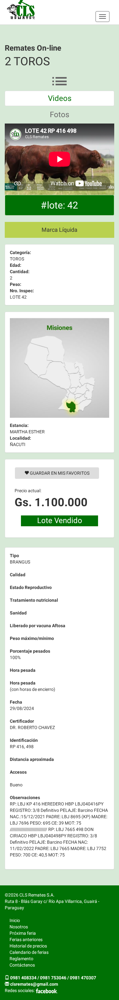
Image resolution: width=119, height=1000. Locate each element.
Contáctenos (22, 965)
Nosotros (19, 926)
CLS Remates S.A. (21, 9)
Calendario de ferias (29, 952)
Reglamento (21, 958)
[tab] (59, 98)
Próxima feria (23, 933)
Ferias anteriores (26, 939)
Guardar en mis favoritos (59, 473)
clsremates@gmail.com (34, 984)
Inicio (15, 920)
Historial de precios (28, 945)
